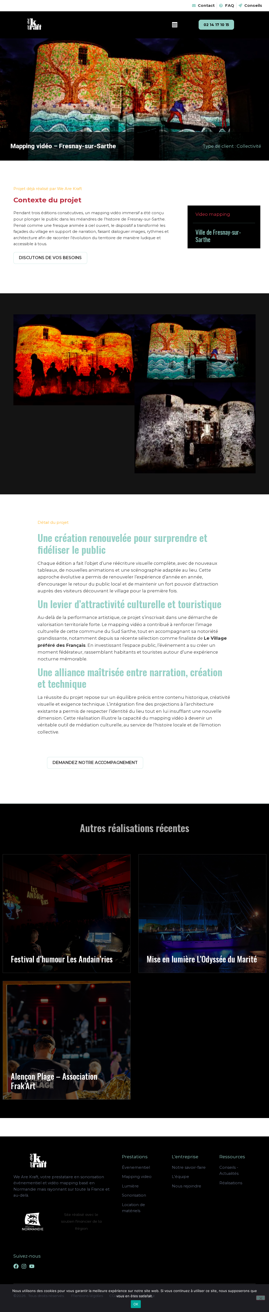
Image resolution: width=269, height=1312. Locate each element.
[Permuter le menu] (174, 24)
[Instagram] (24, 1266)
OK (135, 1304)
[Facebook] (16, 1266)
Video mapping (212, 214)
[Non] (260, 1297)
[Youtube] (31, 1266)
